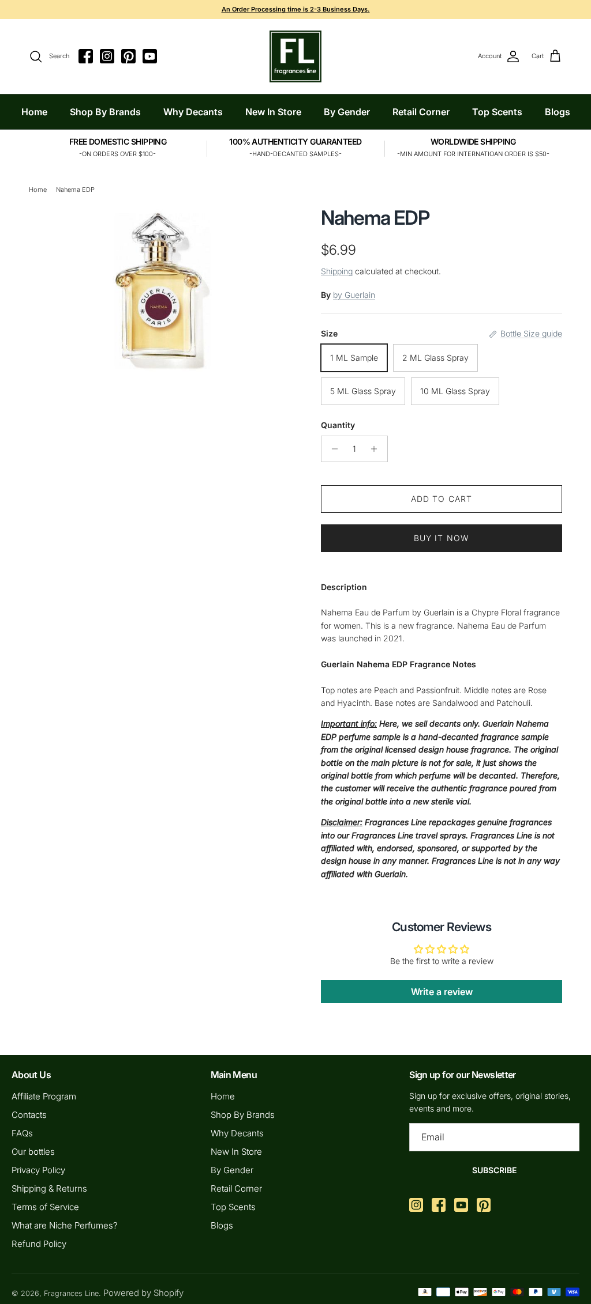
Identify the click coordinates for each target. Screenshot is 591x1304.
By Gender (347, 112)
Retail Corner (421, 112)
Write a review (442, 991)
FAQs (22, 1133)
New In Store (273, 112)
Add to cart (441, 499)
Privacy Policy (38, 1170)
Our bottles (33, 1151)
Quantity (338, 425)
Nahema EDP (75, 190)
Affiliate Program (44, 1096)
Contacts (29, 1114)
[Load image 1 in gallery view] (162, 289)
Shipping (337, 271)
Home (34, 112)
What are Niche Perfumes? (65, 1225)
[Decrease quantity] (331, 449)
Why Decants (193, 112)
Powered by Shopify (143, 1292)
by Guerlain (354, 295)
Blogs (557, 112)
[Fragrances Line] (295, 56)
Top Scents (497, 112)
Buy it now (441, 538)
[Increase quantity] (377, 449)
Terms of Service (45, 1206)
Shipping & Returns (49, 1188)
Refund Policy (39, 1243)
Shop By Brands (105, 112)
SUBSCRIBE (494, 1170)
